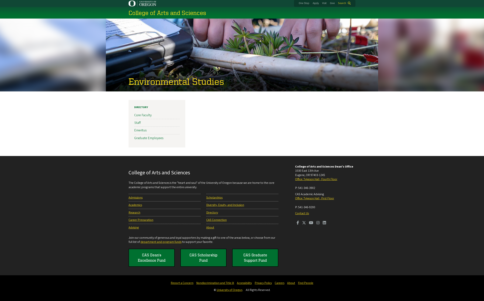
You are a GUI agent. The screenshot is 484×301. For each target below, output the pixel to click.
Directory (141, 107)
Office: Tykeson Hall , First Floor (314, 198)
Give (332, 3)
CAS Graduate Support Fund (255, 257)
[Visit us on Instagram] (318, 223)
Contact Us (302, 213)
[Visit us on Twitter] (304, 223)
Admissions (136, 198)
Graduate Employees (149, 138)
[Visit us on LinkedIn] (324, 223)
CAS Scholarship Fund (203, 257)
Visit (324, 3)
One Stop (304, 3)
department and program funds (161, 242)
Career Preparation (141, 220)
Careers (279, 283)
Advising (134, 227)
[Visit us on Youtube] (311, 223)
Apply (316, 3)
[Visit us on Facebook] (298, 223)
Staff (137, 122)
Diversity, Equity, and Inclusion (225, 205)
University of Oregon (229, 290)
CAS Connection (216, 220)
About (210, 227)
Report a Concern (182, 283)
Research (134, 213)
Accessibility (244, 283)
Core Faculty (143, 115)
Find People (305, 283)
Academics (135, 205)
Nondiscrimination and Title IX (215, 283)
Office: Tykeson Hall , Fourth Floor (316, 179)
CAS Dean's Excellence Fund (151, 257)
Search (342, 3)
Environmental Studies (176, 81)
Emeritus (140, 130)
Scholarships (214, 198)
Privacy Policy (263, 283)
